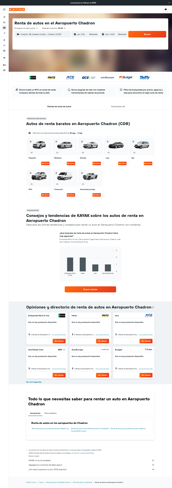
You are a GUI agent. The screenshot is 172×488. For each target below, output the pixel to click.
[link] (90, 289)
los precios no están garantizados (82, 453)
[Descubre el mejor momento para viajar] (4, 50)
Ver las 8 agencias (34, 382)
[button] (169, 3)
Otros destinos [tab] (50, 413)
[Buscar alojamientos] (4, 22)
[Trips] (4, 57)
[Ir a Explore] (4, 40)
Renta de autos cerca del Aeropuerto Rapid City (50, 428)
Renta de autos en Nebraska (82, 482)
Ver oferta (45, 163)
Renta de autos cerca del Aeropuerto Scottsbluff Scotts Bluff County (90, 429)
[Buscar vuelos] (4, 17)
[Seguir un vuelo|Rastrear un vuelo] (4, 45)
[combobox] (26, 28)
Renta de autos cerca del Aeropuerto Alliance (128, 428)
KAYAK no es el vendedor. (40, 460)
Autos (41, 482)
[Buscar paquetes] (4, 32)
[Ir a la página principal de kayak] (17, 9)
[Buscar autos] (4, 27)
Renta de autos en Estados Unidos (58, 482)
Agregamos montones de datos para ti (45, 465)
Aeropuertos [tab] (35, 413)
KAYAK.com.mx (31, 482)
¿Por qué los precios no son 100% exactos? (48, 469)
